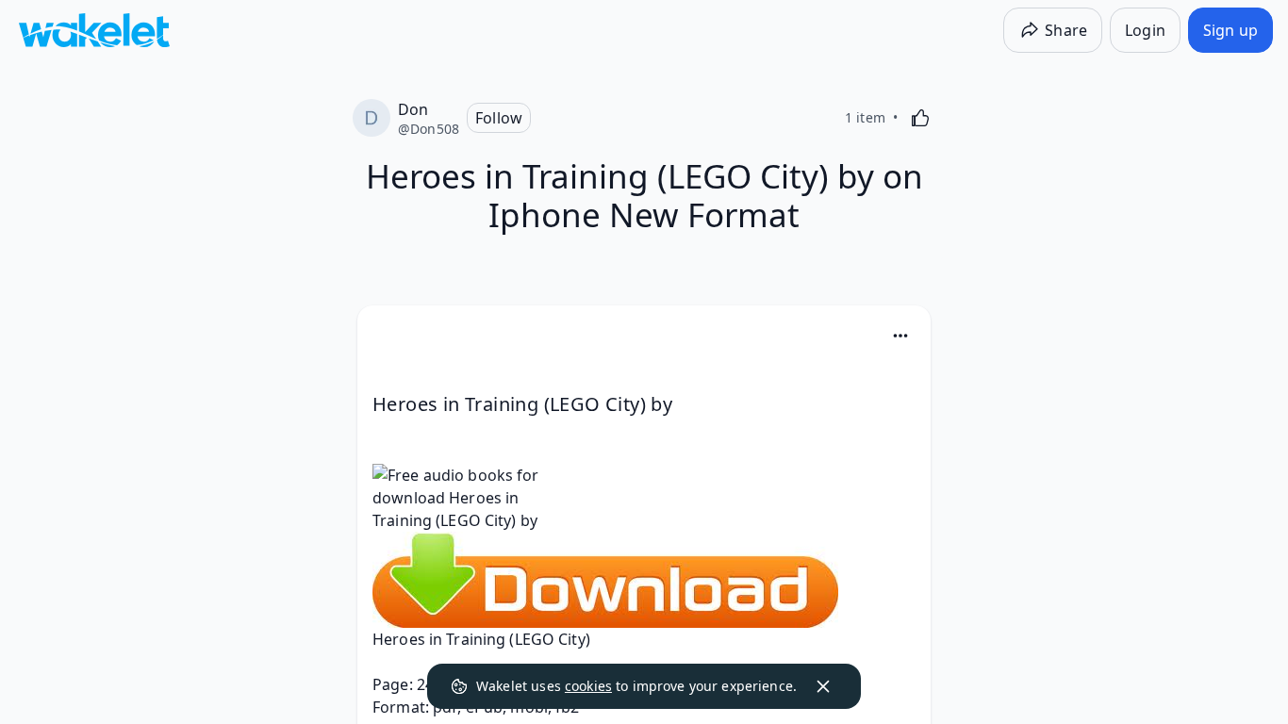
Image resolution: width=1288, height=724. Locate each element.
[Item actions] (900, 336)
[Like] (920, 118)
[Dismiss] (823, 686)
